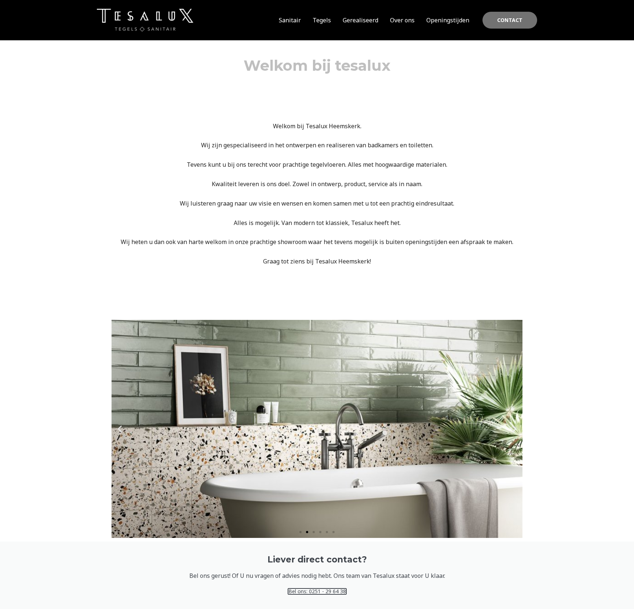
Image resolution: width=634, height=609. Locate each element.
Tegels (322, 20)
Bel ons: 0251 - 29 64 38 (317, 591)
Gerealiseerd (360, 20)
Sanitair (290, 20)
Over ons (402, 20)
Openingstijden (447, 20)
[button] (509, 20)
